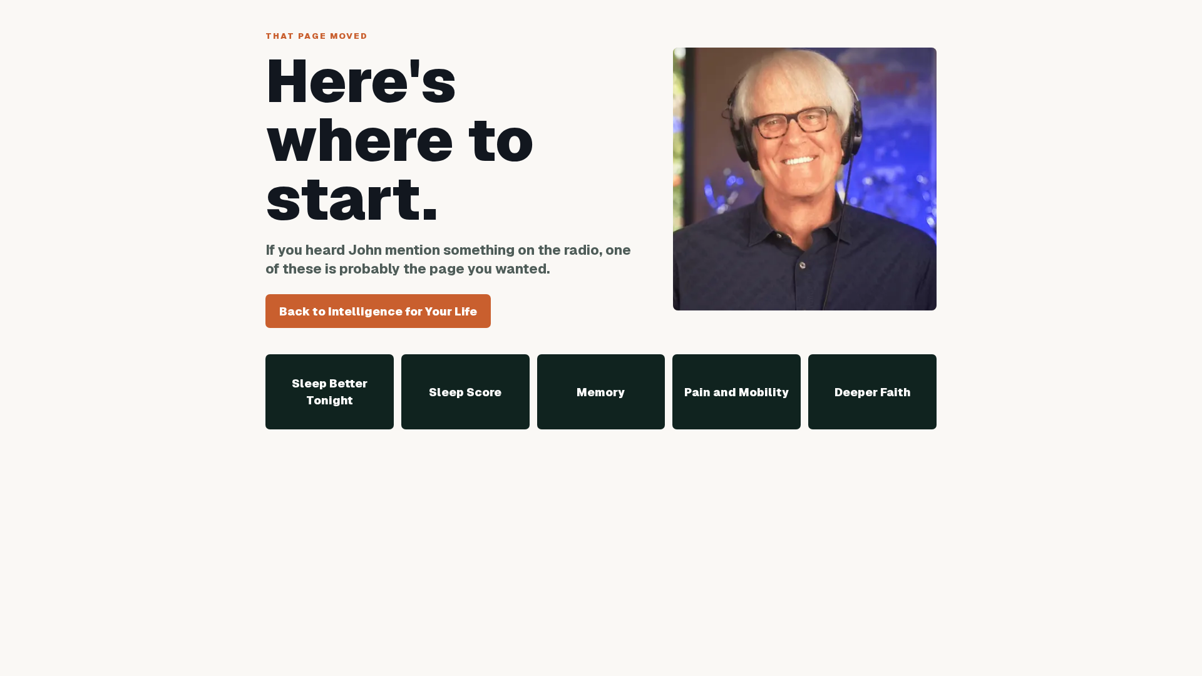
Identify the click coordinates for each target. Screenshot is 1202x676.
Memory (601, 392)
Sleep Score (465, 392)
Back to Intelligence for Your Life (378, 311)
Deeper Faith (873, 392)
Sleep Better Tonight (329, 391)
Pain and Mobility (736, 392)
